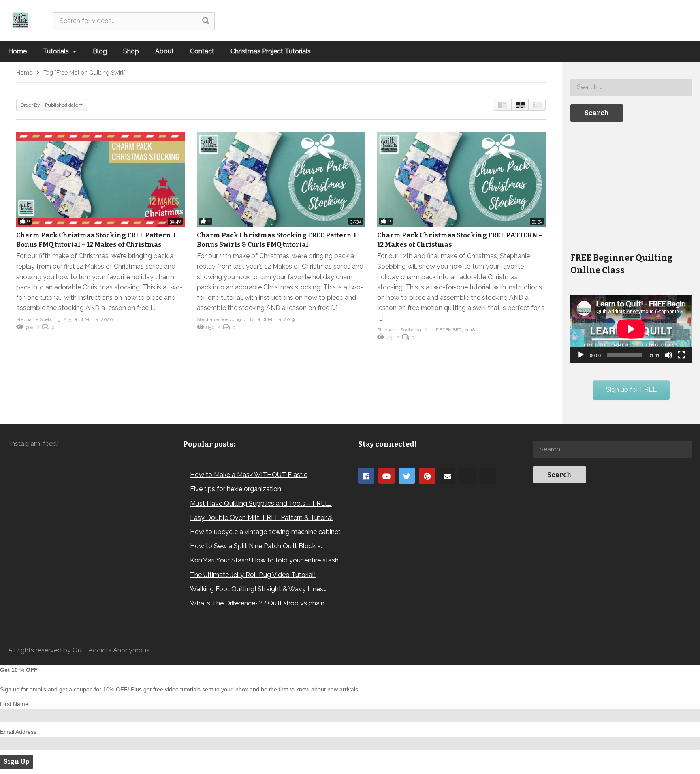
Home (17, 51)
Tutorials (56, 51)
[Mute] (668, 355)
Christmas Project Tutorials (270, 51)
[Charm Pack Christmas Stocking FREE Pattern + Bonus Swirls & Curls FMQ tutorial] (281, 179)
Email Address (18, 732)
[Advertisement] (631, 186)
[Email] (447, 476)
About (164, 51)
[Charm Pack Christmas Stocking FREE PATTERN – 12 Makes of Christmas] (461, 179)
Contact (202, 51)
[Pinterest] (427, 476)
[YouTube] (386, 476)
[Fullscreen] (681, 355)
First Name (14, 704)
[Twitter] (407, 476)
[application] (631, 329)
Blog (100, 51)
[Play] (581, 355)
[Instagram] (467, 476)
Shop (131, 51)
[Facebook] (366, 476)
